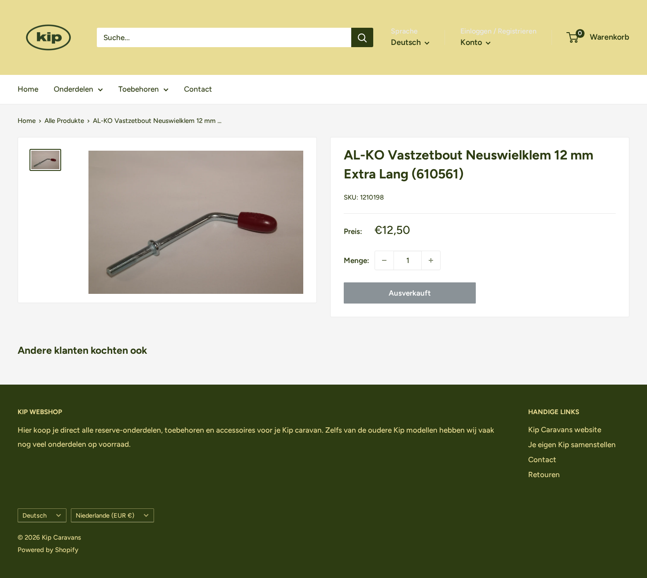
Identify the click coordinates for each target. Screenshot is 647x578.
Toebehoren (138, 89)
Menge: (356, 260)
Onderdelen (73, 89)
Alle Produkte (64, 121)
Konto (472, 42)
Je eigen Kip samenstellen (572, 444)
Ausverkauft (410, 293)
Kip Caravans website (564, 429)
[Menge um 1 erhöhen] (431, 260)
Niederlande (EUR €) (105, 515)
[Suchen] (362, 37)
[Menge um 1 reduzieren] (384, 260)
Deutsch (34, 515)
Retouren (544, 474)
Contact (198, 89)
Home (28, 89)
